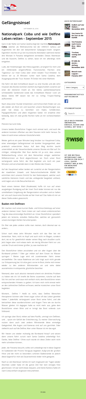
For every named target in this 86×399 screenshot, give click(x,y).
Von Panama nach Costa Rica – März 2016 (77, 45)
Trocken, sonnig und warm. (76, 55)
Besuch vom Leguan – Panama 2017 (77, 74)
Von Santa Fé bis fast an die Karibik (77, 35)
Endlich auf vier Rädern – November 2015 (78, 27)
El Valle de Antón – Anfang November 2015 (78, 64)
